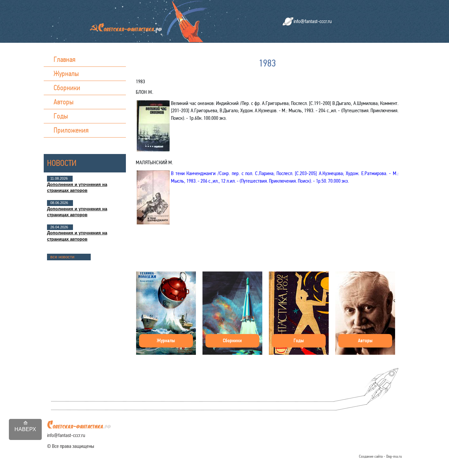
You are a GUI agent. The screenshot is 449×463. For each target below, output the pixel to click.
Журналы (66, 73)
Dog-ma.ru (394, 456)
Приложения (71, 130)
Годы (61, 116)
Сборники (67, 87)
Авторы (64, 101)
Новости (62, 163)
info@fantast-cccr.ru (313, 21)
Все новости (62, 256)
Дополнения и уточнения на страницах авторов (77, 187)
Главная (65, 59)
